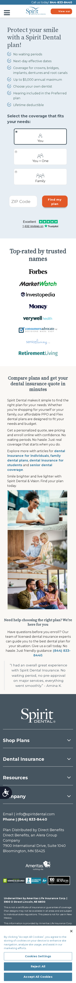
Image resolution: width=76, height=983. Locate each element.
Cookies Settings (38, 956)
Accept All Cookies (38, 977)
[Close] (71, 931)
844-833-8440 (61, 2)
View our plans (64, 12)
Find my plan (55, 202)
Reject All (38, 966)
